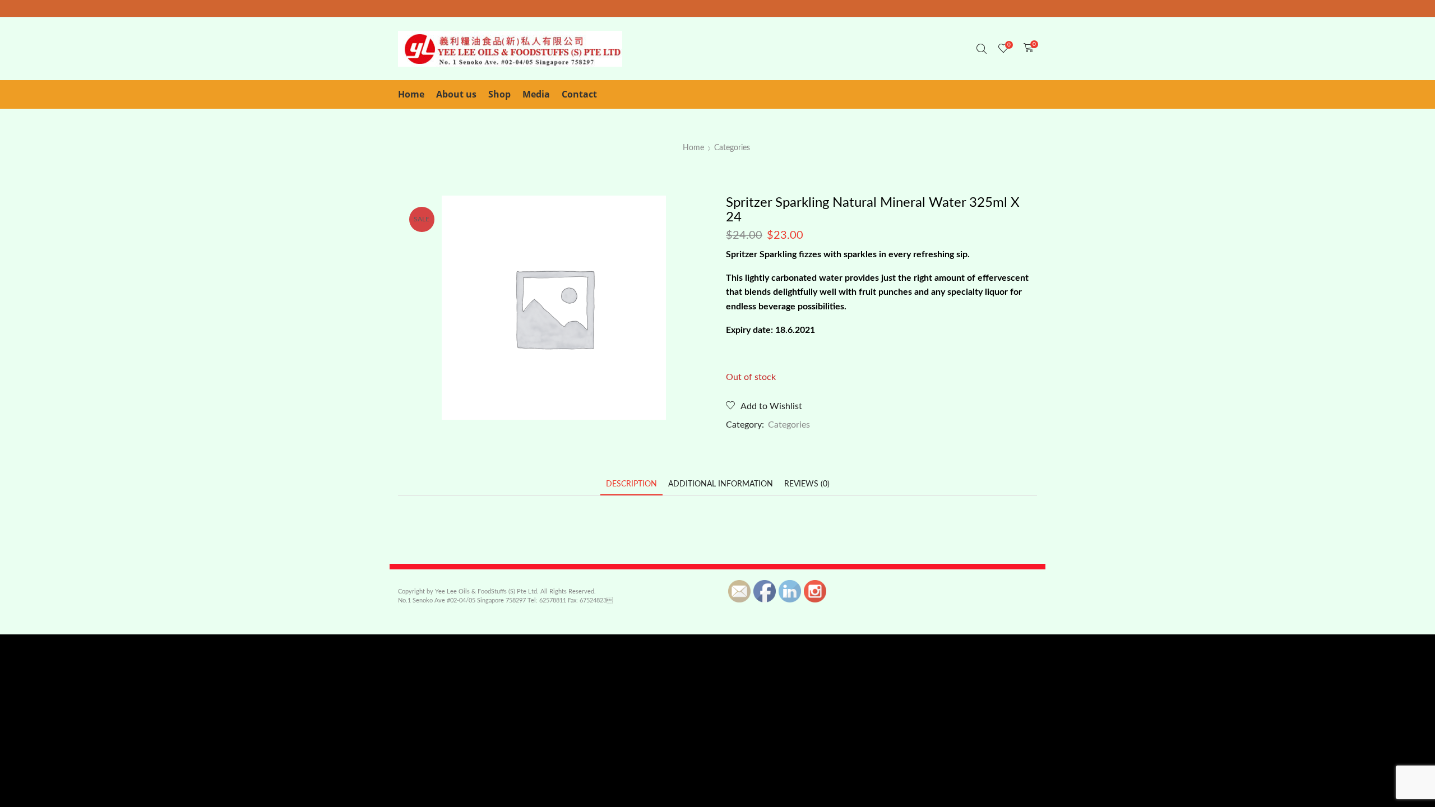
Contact (579, 94)
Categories (732, 148)
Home (411, 94)
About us (456, 94)
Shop (499, 94)
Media (536, 94)
